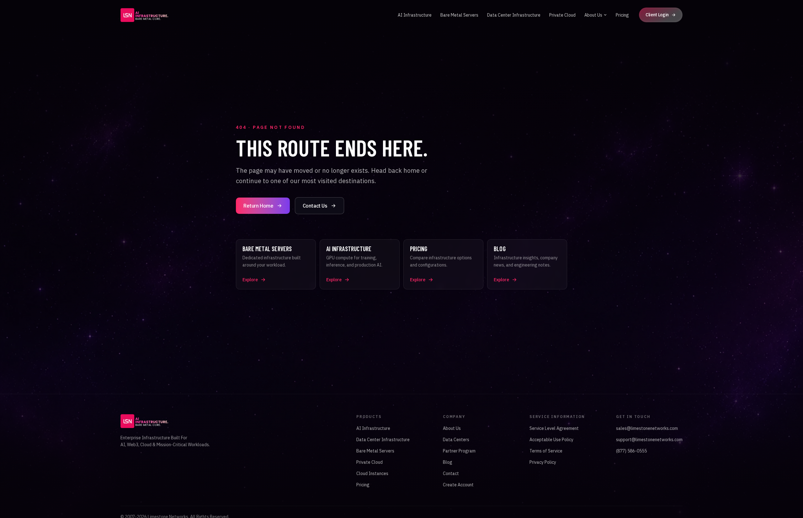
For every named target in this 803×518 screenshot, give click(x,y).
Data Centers (456, 439)
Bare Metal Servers (459, 15)
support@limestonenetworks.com (649, 439)
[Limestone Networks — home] (144, 15)
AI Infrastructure (415, 15)
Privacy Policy (542, 462)
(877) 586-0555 (631, 451)
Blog (447, 462)
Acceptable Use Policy (551, 439)
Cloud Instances (372, 473)
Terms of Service (545, 451)
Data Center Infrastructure (513, 15)
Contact (451, 473)
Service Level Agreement (554, 428)
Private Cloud (562, 15)
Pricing (622, 15)
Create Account (458, 485)
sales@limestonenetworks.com (647, 428)
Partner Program (459, 451)
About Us (593, 15)
